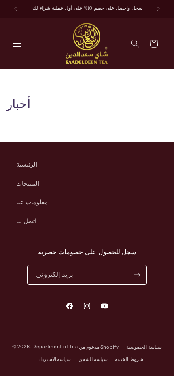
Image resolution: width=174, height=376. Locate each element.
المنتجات (27, 183)
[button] (17, 43)
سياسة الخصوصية (144, 347)
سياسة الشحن (93, 359)
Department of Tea (55, 347)
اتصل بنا (26, 221)
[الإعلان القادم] (159, 9)
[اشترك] (137, 275)
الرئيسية (26, 164)
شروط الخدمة (129, 359)
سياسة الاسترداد (54, 359)
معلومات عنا (32, 202)
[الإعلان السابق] (15, 9)
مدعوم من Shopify (99, 347)
